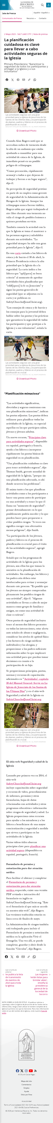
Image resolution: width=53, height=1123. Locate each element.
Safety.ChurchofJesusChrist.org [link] (23, 699)
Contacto (42, 18)
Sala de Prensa (9, 13)
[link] (18, 253)
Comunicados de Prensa (12, 18)
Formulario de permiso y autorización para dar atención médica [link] (23, 886)
